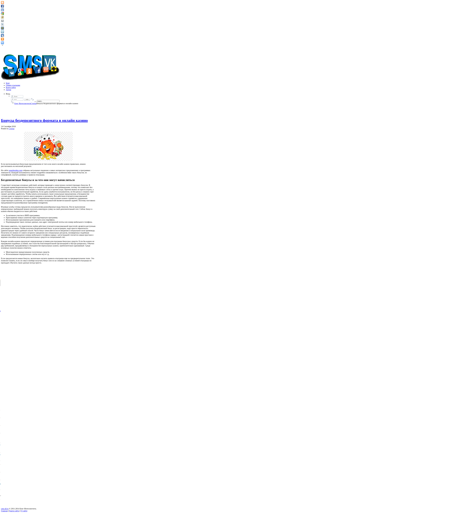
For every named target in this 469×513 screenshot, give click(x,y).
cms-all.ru (5, 509)
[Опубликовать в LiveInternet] (2, 20)
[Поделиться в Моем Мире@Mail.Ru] (2, 28)
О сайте (24, 511)
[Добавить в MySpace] (2, 35)
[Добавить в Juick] (2, 17)
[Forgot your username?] (12, 102)
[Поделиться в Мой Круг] (2, 31)
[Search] (35, 101)
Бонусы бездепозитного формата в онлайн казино (44, 120)
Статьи (34, 103)
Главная (4, 511)
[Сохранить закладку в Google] (2, 13)
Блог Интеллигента (22, 103)
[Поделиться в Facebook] (2, 6)
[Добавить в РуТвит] (2, 42)
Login (27, 99)
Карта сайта (14, 511)
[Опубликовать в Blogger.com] (2, 2)
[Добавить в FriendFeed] (2, 9)
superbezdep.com (15, 170)
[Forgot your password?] (32, 99)
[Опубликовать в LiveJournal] (2, 24)
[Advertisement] (48, 110)
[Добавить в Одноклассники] (2, 39)
